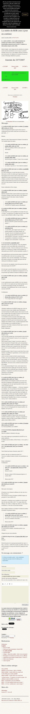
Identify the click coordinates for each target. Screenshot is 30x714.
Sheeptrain (9, 121)
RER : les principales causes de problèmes (11, 680)
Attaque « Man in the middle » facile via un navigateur (15, 654)
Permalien (15, 96)
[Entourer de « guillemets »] (12, 584)
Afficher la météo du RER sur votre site (10, 679)
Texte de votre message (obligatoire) (9, 578)
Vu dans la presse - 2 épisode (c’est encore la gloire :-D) (14, 677)
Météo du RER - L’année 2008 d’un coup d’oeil (12, 672)
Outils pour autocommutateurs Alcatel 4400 (12, 649)
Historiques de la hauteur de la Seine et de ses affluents (15, 655)
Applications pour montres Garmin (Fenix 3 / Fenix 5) (15, 657)
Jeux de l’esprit (6, 647)
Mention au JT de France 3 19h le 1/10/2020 (11, 670)
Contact (15, 700)
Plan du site (4, 700)
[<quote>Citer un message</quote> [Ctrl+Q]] (9, 584)
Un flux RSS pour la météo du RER (9, 673)
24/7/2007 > (25, 66)
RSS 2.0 (20, 700)
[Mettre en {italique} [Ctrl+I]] (5, 584)
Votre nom (4, 566)
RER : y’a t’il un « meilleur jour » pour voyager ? (12, 684)
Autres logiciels (6, 660)
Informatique (4, 690)
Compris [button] (25, 14)
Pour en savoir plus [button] (11, 26)
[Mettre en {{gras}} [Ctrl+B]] (3, 584)
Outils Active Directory (8, 659)
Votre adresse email (6, 570)
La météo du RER (7, 651)
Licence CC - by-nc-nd (7, 692)
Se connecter (10, 700)
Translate (12, 637)
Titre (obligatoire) (5, 574)
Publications (4, 644)
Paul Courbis (16, 37)
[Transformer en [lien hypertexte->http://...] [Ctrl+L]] (7, 584)
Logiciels (4, 646)
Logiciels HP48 (6, 652)
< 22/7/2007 (5, 66)
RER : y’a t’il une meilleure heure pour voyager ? (12, 682)
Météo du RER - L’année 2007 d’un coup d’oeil (12, 675)
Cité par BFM (5, 669)
